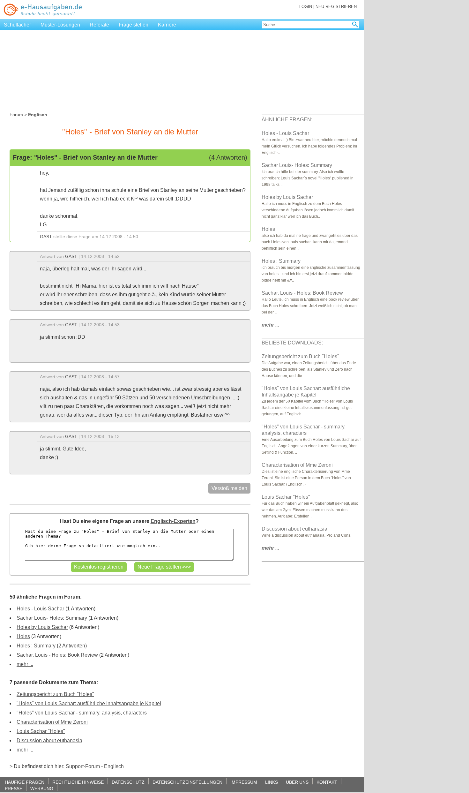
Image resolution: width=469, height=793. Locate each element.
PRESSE (13, 788)
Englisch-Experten (173, 521)
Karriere (167, 24)
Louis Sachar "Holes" (41, 731)
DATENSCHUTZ (128, 782)
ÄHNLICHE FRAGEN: (287, 119)
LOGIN (305, 6)
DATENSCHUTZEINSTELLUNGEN (187, 782)
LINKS (271, 782)
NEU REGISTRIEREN (336, 6)
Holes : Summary (36, 645)
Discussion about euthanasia (49, 740)
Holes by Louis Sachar (42, 627)
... (270, 325)
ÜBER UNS (297, 782)
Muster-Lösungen (60, 24)
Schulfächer (17, 24)
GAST (46, 236)
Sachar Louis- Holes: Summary (52, 618)
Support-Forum (83, 766)
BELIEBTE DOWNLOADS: (292, 342)
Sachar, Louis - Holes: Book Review (57, 655)
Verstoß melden (229, 488)
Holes (23, 636)
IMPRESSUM (243, 782)
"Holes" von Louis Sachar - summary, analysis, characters (82, 712)
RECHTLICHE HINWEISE (78, 782)
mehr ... (25, 664)
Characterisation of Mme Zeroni (52, 722)
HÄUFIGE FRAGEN (24, 782)
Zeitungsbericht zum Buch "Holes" (55, 694)
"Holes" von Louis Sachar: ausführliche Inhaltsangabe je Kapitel (89, 703)
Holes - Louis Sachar (40, 608)
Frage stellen (133, 24)
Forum (16, 114)
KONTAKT (326, 782)
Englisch (114, 766)
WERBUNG (41, 788)
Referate (99, 24)
